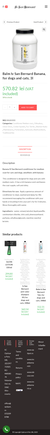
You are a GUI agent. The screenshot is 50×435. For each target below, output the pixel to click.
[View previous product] (4, 22)
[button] (44, 29)
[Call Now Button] (6, 429)
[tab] (25, 149)
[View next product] (45, 22)
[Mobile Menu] (46, 7)
